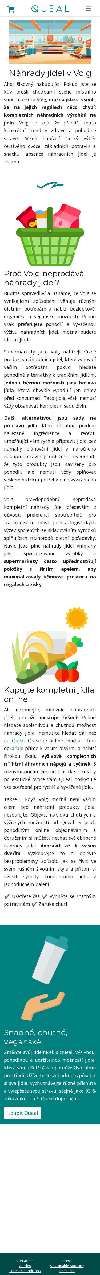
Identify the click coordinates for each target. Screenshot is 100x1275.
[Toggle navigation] (88, 8)
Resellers (67, 1270)
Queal (18, 740)
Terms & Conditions (25, 1270)
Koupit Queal (22, 1112)
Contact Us (25, 1260)
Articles (25, 1265)
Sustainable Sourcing (67, 1265)
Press (67, 1260)
